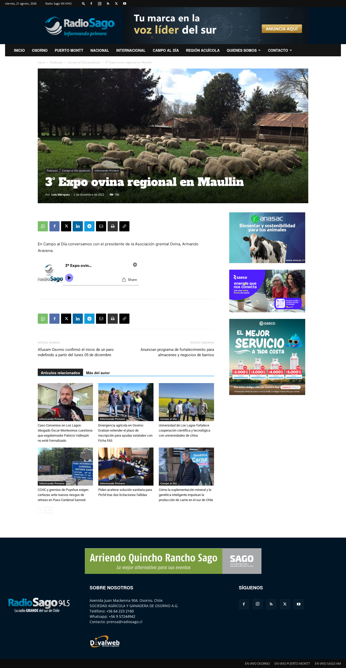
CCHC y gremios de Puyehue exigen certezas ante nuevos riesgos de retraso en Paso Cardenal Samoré (63, 495)
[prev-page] (41, 510)
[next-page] (49, 510)
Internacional (131, 50)
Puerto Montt (69, 50)
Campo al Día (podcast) (83, 62)
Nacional (99, 50)
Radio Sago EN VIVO (58, 3)
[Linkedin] (78, 226)
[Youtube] (124, 3)
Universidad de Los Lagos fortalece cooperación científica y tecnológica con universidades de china (184, 430)
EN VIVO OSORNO (257, 663)
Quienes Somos (242, 50)
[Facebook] (91, 3)
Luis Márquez (60, 194)
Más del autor (98, 372)
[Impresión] (113, 226)
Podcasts (56, 62)
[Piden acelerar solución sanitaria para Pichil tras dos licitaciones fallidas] (125, 467)
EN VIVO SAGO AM (328, 663)
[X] (116, 3)
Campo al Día (166, 50)
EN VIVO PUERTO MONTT (292, 663)
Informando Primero (106, 170)
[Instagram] (99, 3)
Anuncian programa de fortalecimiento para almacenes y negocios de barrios (177, 352)
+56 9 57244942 (122, 616)
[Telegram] (89, 226)
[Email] (101, 226)
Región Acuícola (203, 50)
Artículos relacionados (60, 372)
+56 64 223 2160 (120, 611)
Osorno (40, 50)
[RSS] (108, 3)
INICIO (19, 50)
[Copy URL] (124, 226)
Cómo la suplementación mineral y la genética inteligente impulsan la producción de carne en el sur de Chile (186, 495)
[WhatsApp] (43, 226)
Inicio (41, 62)
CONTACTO (278, 50)
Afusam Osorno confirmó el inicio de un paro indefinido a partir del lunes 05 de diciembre (76, 352)
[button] (83, 3)
